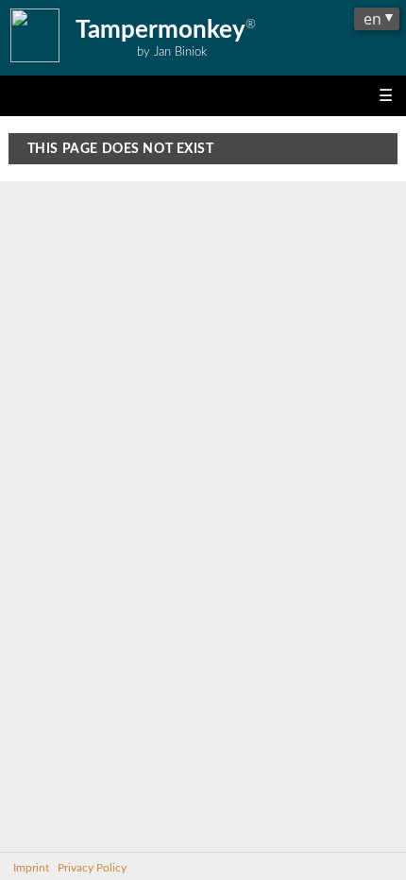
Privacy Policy (92, 868)
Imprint (31, 868)
